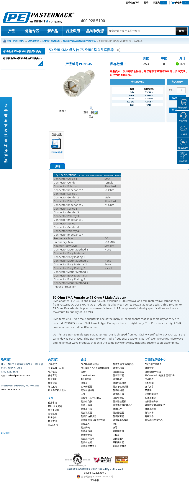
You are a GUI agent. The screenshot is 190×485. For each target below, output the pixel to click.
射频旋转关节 (87, 438)
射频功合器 (86, 408)
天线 (83, 394)
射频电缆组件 (119, 382)
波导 (115, 427)
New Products (88, 375)
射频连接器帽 (119, 401)
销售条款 (52, 417)
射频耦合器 (118, 394)
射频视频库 (150, 408)
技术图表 (149, 379)
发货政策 (52, 413)
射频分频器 (86, 405)
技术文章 (149, 386)
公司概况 (52, 364)
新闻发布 (149, 412)
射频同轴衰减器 (88, 416)
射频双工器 (86, 412)
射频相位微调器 (120, 386)
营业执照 (95, 480)
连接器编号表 (151, 401)
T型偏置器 (86, 379)
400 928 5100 (93, 20)
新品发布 (149, 416)
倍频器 (84, 382)
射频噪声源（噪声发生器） (94, 420)
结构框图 (149, 382)
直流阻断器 (118, 431)
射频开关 (85, 427)
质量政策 (52, 382)
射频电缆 (117, 379)
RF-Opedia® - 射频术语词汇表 (160, 375)
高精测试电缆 (119, 446)
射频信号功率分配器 (91, 397)
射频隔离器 (118, 416)
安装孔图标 (150, 397)
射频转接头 (118, 397)
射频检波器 (86, 442)
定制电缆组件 (151, 394)
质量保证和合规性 (57, 390)
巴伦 (115, 423)
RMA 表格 (53, 424)
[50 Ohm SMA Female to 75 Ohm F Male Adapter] (78, 83)
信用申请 (52, 402)
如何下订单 (53, 410)
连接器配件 (118, 438)
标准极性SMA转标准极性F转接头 (21, 58)
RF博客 (148, 390)
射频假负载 (86, 401)
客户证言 (52, 371)
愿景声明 (52, 379)
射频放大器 (86, 434)
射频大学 (149, 368)
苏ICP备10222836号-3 (95, 472)
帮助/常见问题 (55, 406)
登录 (146, 2)
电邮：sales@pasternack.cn (15, 375)
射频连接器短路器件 (123, 405)
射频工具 (85, 423)
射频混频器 (118, 368)
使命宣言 (52, 375)
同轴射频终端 (87, 390)
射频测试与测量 (88, 446)
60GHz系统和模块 (90, 364)
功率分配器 (86, 386)
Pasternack (38, 17)
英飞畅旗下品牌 (56, 368)
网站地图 (5, 433)
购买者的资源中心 (154, 420)
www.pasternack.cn (10, 389)
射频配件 (117, 408)
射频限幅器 (118, 412)
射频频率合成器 (120, 420)
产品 (11, 30)
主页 (9, 40)
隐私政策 (52, 386)
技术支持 (52, 421)
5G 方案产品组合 (153, 364)
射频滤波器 (118, 371)
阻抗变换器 (118, 442)
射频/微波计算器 (153, 371)
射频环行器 (118, 375)
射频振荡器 (86, 431)
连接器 (116, 434)
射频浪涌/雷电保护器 (123, 364)
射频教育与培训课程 (155, 405)
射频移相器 (118, 390)
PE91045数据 (56, 152)
